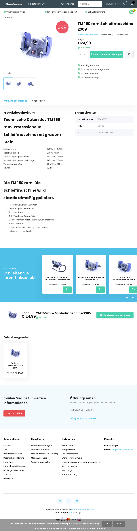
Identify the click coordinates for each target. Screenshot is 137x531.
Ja (107, 523)
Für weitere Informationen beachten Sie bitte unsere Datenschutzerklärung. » (69, 528)
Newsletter (8, 478)
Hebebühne (67, 445)
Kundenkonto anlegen (41, 445)
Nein (119, 523)
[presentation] (4, 47)
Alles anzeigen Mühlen (88, 34)
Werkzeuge (67, 470)
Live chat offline (14, 413)
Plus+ (81, 509)
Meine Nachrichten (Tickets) (44, 453)
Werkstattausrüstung (72, 458)
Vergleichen (122, 34)
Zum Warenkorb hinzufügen (108, 54)
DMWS (74, 509)
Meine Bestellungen (40, 449)
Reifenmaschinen (70, 453)
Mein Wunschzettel (40, 458)
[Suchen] (98, 4)
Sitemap (7, 474)
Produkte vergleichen (41, 462)
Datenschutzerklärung (13, 458)
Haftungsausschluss (12, 453)
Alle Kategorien (35, 4)
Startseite (8, 17)
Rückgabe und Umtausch (15, 466)
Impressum (8, 445)
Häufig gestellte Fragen (14, 470)
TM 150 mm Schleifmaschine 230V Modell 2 (90, 278)
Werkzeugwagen (69, 466)
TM (109, 34)
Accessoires (38, 100)
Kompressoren (68, 449)
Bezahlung (8, 462)
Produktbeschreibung (15, 100)
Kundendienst (67, 4)
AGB (5, 449)
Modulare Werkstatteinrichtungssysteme (81, 462)
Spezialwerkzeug (69, 474)
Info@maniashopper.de (83, 418)
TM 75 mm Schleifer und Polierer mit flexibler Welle (58, 278)
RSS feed (90, 509)
